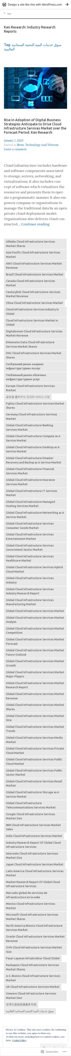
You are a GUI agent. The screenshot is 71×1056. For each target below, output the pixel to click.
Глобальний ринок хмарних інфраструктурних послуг (25, 366)
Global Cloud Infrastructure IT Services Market (31, 493)
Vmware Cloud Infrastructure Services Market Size (31, 995)
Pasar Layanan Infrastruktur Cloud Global (33, 958)
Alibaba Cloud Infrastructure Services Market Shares (30, 244)
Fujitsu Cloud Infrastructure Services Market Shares (35, 405)
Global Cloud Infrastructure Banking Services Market (29, 427)
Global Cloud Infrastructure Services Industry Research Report (30, 591)
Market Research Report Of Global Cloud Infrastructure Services (33, 884)
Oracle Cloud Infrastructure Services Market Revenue (35, 939)
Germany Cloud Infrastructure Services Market (31, 416)
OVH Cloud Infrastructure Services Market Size (34, 949)
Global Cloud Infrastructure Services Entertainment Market (30, 536)
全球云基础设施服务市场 (21, 1004)
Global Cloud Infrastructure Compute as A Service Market (33, 438)
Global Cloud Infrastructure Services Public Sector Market (34, 772)
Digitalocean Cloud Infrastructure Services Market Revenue (34, 333)
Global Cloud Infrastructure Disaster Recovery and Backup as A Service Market (33, 460)
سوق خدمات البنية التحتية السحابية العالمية (30, 1011)
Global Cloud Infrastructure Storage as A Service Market (32, 794)
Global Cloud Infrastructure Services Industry (30, 580)
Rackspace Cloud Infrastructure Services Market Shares (32, 967)
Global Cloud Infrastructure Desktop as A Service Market (33, 449)
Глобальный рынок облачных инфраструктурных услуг (26, 377)
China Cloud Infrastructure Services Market (34, 302)
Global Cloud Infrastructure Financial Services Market (30, 471)
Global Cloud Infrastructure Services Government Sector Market (30, 547)
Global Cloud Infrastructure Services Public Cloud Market (34, 761)
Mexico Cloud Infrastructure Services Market (30, 906)
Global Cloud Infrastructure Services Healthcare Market (30, 558)
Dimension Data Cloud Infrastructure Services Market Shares (30, 344)
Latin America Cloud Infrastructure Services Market (35, 873)
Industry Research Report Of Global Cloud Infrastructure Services (33, 845)
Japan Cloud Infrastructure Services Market (34, 864)
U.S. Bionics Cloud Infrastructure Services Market (33, 978)
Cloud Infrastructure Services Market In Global (32, 322)
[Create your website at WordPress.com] (35, 4)
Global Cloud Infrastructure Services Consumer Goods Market (30, 525)
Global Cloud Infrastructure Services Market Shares (35, 707)
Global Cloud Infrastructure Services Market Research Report (35, 685)
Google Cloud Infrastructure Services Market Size (30, 816)
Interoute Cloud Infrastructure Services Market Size (32, 855)
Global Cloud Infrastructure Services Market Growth (35, 663)
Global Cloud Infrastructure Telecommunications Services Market (31, 805)
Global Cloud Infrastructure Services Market (35, 611)
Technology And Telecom (41, 145)
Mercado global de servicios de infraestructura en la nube (26, 895)
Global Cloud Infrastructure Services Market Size (35, 718)
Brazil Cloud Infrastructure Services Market (34, 274)
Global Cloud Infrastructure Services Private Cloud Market (35, 750)
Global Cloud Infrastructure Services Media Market (34, 740)
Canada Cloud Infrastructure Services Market (30, 283)
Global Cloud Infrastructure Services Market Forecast (35, 641)
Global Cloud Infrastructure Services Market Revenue (35, 696)
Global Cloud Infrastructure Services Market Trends (35, 729)
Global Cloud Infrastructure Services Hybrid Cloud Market (34, 569)
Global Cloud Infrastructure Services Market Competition (35, 630)
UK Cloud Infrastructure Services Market (32, 986)
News (20, 145)
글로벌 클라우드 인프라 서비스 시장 (28, 396)
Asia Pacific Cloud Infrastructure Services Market (33, 254)
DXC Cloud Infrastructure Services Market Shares (33, 355)
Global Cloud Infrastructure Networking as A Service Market (35, 515)
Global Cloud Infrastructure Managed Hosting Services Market (30, 504)
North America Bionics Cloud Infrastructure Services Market (34, 928)
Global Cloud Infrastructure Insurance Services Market (30, 482)
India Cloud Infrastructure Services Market (34, 836)
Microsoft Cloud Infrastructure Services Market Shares (32, 917)
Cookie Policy (19, 1040)
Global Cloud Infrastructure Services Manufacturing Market (30, 602)
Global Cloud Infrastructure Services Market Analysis (35, 620)
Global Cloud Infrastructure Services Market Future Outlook (35, 652)
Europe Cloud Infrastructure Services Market (30, 388)
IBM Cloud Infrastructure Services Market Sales (33, 827)
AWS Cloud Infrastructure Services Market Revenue (34, 265)
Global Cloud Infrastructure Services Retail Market (34, 783)
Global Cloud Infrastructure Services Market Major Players (35, 674)
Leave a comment (15, 149)
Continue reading (35, 224)
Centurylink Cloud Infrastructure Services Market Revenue (33, 294)
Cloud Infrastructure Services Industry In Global (32, 311)
